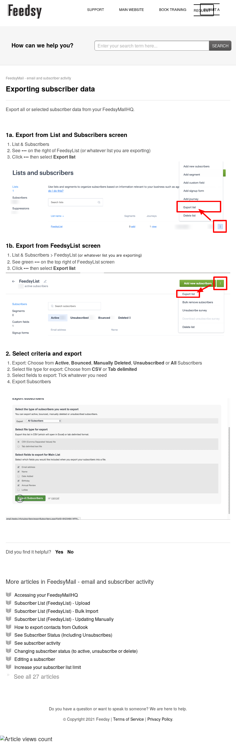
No (70, 551)
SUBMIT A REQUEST (207, 10)
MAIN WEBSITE (131, 9)
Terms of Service (128, 719)
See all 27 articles (36, 676)
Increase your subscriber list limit (47, 667)
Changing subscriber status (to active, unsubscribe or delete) (76, 651)
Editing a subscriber (34, 659)
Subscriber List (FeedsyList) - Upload (52, 603)
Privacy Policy (159, 719)
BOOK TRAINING (172, 9)
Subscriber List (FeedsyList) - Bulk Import (56, 611)
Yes (59, 551)
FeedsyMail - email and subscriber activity (38, 77)
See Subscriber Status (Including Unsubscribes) (63, 635)
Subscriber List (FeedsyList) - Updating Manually (64, 619)
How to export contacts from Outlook (51, 627)
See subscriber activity (37, 643)
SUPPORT (95, 9)
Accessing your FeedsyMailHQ (46, 595)
